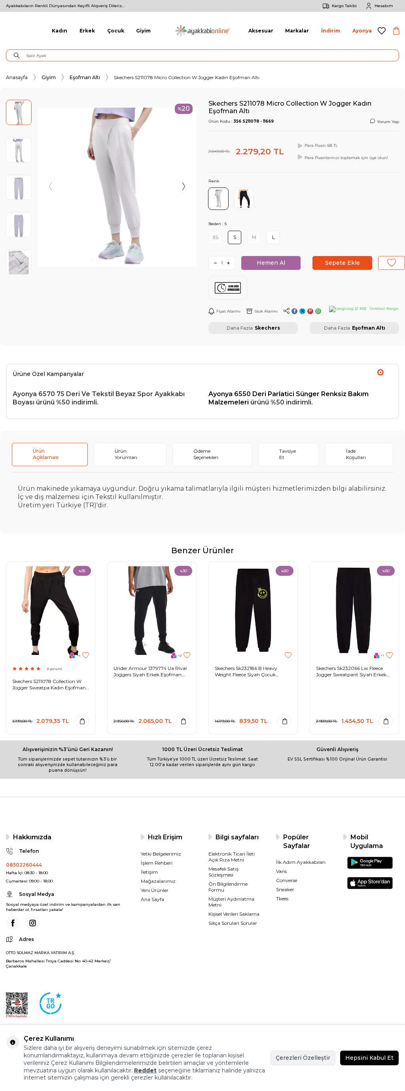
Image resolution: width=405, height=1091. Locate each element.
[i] (33, 923)
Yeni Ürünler (154, 890)
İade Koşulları (356, 454)
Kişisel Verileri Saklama (233, 914)
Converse (286, 880)
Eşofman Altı (85, 77)
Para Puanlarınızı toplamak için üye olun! (346, 157)
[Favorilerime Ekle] (85, 655)
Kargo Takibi (344, 5)
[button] (51, 187)
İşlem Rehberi (156, 863)
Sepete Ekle (342, 262)
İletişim (149, 872)
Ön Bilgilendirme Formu (228, 887)
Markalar (297, 31)
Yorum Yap (388, 121)
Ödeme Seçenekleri (205, 454)
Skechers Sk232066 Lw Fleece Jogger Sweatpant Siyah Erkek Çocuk (351, 671)
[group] (117, 187)
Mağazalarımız (158, 881)
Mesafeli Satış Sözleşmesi (223, 872)
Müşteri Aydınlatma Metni (231, 902)
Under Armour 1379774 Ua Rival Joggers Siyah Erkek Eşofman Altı (150, 671)
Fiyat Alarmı (228, 311)
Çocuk (115, 31)
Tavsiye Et (287, 454)
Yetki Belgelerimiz (161, 854)
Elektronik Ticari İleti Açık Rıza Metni (231, 857)
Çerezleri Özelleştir (303, 1057)
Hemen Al (271, 262)
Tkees (282, 898)
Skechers (267, 328)
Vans (281, 871)
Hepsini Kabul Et (369, 1057)
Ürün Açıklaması (46, 454)
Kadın (59, 31)
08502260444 (24, 865)
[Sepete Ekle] (82, 721)
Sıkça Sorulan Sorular (232, 923)
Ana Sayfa (152, 899)
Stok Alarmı (266, 311)
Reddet (145, 1070)
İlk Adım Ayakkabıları (301, 862)
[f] (13, 923)
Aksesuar (260, 31)
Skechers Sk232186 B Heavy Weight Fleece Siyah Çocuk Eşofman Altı (246, 671)
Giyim (143, 31)
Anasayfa (17, 77)
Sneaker (285, 889)
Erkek (87, 31)
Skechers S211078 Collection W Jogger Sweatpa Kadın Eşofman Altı (49, 684)
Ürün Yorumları (126, 454)
